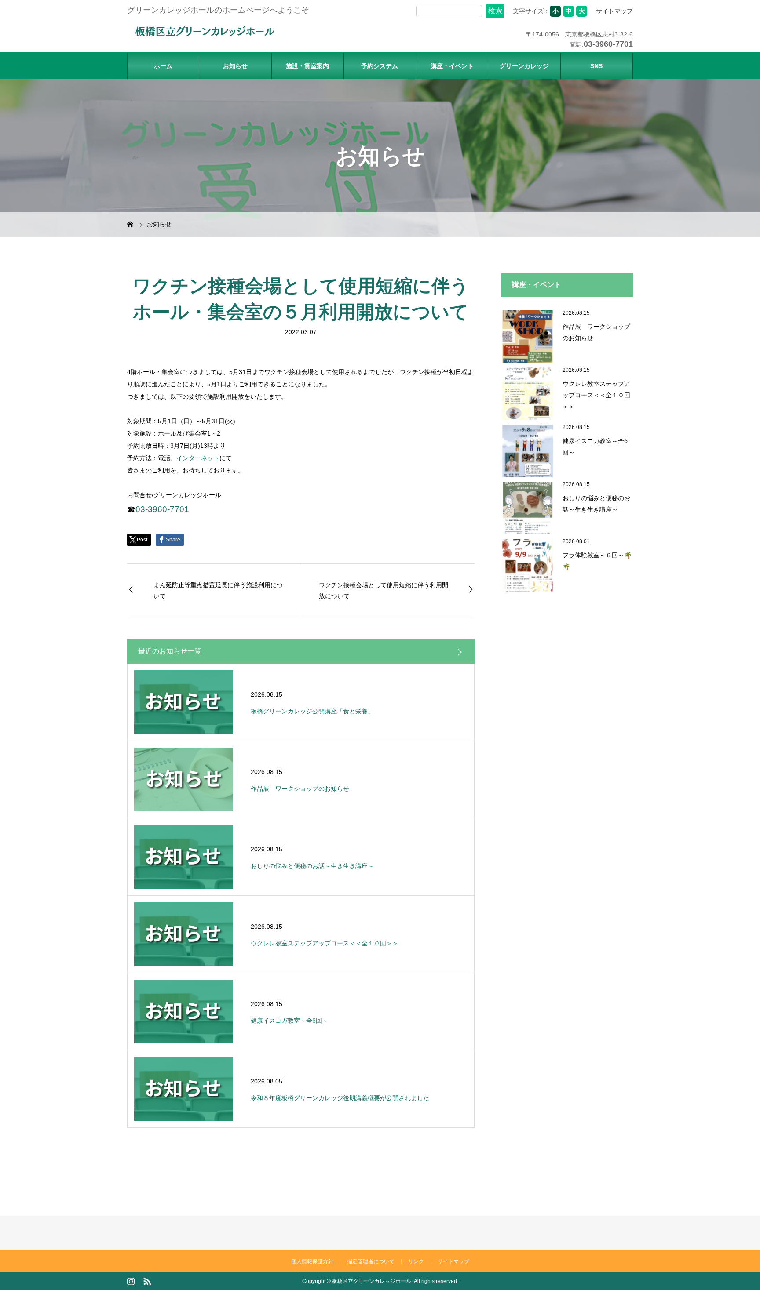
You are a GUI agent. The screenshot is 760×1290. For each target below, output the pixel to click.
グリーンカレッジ (524, 65)
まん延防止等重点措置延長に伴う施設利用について (218, 590)
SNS (596, 65)
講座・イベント (452, 65)
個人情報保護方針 (312, 1261)
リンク (416, 1261)
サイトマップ (614, 11)
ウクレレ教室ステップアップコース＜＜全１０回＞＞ (596, 395)
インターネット (197, 457)
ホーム (163, 65)
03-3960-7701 (162, 509)
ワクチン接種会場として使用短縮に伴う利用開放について (383, 590)
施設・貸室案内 (307, 65)
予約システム (379, 65)
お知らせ (235, 65)
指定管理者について (371, 1261)
